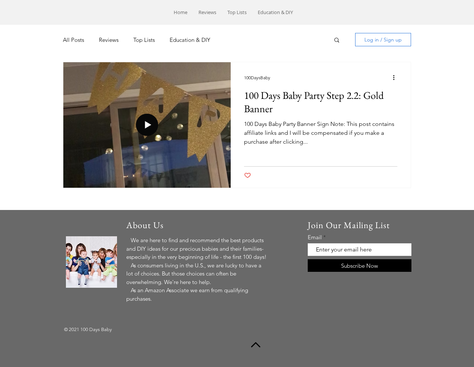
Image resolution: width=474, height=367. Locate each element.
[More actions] (396, 77)
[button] (336, 40)
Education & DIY (190, 39)
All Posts (73, 39)
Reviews (108, 39)
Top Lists (144, 39)
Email (315, 237)
